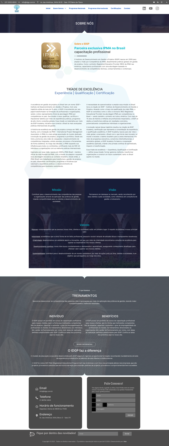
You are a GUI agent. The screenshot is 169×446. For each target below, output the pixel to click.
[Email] (37, 389)
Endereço (46, 414)
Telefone (45, 396)
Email (43, 388)
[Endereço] (37, 415)
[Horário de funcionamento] (37, 406)
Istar (125, 441)
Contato (127, 8)
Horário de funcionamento (57, 405)
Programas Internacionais (98, 8)
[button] (167, 2)
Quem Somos (58, 8)
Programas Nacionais (77, 8)
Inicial (48, 8)
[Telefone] (37, 398)
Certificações (116, 8)
